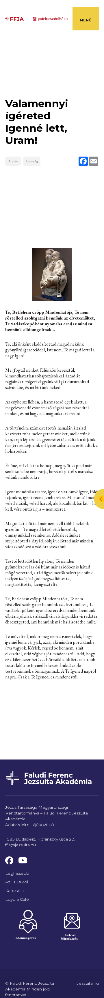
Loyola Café (17, 899)
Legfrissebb (17, 873)
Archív (13, 161)
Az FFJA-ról (16, 882)
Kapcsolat (15, 890)
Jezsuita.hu (88, 983)
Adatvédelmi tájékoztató (29, 824)
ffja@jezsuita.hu (20, 844)
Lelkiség (32, 161)
